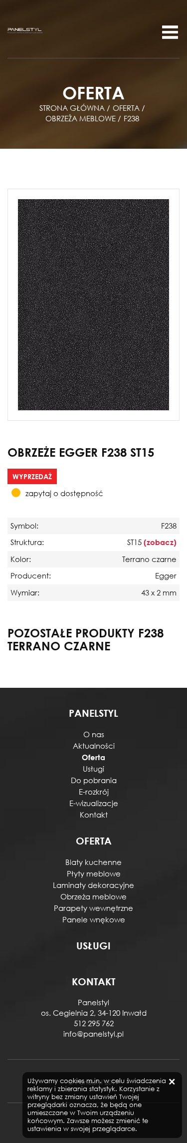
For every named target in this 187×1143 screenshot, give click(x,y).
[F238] (93, 303)
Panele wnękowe (93, 919)
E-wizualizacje (93, 803)
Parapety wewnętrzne (93, 908)
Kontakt (94, 815)
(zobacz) (160, 542)
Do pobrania (94, 780)
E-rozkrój (94, 792)
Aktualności (94, 746)
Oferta (93, 757)
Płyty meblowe (94, 873)
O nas (93, 734)
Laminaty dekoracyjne (93, 885)
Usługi (93, 769)
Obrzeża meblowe (93, 896)
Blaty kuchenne (93, 862)
